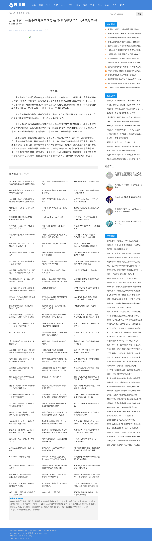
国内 (63, 5)
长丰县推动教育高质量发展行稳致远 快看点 (123, 316)
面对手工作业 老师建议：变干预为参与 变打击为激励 (127, 58)
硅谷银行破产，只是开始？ (52, 492)
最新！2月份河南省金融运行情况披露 (120, 274)
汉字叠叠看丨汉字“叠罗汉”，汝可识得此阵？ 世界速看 (127, 337)
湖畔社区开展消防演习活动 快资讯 (119, 374)
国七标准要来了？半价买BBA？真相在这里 (122, 341)
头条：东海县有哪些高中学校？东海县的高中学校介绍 (127, 428)
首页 (18, 13)
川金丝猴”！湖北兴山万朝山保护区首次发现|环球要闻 (126, 287)
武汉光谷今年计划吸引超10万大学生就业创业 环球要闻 (127, 291)
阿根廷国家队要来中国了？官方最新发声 (122, 278)
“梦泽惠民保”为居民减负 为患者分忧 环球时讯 (124, 117)
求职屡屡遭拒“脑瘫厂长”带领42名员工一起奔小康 (126, 79)
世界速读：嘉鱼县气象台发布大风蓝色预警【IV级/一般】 (128, 357)
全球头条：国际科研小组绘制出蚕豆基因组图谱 (124, 303)
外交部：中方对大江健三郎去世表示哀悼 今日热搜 (125, 155)
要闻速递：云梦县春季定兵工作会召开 (121, 113)
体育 (114, 5)
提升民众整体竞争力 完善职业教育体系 (122, 75)
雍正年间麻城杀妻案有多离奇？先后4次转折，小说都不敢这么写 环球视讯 (54, 361)
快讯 (78, 5)
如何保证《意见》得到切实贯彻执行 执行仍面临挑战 (127, 62)
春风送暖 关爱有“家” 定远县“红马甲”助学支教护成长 (126, 312)
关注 (70, 5)
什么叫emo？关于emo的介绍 (52, 217)
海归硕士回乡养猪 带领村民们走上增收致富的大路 (126, 38)
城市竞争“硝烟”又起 (49, 288)
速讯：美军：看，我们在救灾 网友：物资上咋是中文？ (127, 345)
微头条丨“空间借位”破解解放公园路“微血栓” (123, 295)
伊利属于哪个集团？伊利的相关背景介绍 (122, 407)
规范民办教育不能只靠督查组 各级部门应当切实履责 (127, 83)
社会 (48, 5)
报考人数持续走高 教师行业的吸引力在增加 (124, 42)
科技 (100, 5)
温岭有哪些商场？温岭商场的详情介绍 (121, 420)
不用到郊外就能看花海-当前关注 (119, 249)
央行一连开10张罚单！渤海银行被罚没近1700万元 (125, 266)
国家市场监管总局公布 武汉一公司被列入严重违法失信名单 (128, 299)
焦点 (34, 5)
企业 (56, 5)
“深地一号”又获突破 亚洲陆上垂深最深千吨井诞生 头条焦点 (129, 257)
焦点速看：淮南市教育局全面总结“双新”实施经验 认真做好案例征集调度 (22, 184)
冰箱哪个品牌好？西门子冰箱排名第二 (121, 416)
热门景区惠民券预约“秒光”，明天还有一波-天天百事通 (127, 159)
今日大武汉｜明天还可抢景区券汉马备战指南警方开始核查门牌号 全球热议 (22, 290)
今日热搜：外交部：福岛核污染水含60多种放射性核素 (127, 146)
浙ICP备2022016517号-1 (19, 538)
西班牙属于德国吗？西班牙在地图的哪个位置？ (124, 432)
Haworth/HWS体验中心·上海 (19, 457)
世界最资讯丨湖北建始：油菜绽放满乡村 (122, 366)
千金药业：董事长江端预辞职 (117, 138)
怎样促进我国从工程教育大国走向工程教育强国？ (126, 33)
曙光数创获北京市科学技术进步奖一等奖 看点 (123, 378)
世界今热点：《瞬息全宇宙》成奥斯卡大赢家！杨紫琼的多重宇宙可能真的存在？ (54, 397)
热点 (107, 5)
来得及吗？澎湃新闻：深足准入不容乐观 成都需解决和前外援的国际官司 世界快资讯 (54, 432)
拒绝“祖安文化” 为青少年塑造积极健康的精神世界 (126, 46)
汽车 (92, 5)
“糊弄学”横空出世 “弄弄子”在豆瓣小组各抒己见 (125, 54)
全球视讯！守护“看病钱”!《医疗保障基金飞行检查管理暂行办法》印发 (22, 352)
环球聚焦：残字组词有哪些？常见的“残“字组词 (124, 391)
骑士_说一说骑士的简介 (18, 332)
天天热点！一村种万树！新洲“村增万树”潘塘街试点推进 (127, 126)
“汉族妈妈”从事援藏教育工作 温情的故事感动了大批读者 (129, 50)
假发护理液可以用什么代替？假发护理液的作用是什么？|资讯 (129, 436)
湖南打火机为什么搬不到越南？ (85, 306)
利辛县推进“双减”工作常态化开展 (86, 181)
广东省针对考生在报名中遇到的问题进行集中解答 (126, 87)
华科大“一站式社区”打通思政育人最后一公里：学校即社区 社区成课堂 (54, 281)
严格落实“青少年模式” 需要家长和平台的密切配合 (126, 71)
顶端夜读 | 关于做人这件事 (51, 377)
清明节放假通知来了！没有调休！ (86, 270)
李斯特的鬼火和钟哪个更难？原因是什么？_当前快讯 (126, 399)
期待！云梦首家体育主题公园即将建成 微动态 (123, 121)
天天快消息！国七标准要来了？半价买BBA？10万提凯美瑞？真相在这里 (86, 423)
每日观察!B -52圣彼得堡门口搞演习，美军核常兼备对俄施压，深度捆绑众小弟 (86, 317)
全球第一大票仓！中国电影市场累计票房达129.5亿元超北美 (130, 29)
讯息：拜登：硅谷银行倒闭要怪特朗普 (121, 151)
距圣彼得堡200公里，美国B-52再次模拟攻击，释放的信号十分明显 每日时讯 (21, 317)
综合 (41, 5)
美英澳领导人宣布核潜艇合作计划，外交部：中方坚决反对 (128, 270)
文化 (122, 5)
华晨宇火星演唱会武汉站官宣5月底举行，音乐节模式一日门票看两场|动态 (87, 477)
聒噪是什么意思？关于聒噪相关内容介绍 (122, 395)
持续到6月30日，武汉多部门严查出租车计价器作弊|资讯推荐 (129, 282)
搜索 (139, 14)
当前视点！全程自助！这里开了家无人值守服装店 (125, 130)
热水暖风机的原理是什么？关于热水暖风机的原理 (125, 386)
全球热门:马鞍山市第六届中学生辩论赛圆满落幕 (124, 320)
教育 (27, 13)
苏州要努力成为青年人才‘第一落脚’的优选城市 (125, 67)
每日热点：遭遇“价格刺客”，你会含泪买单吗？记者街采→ (128, 101)
